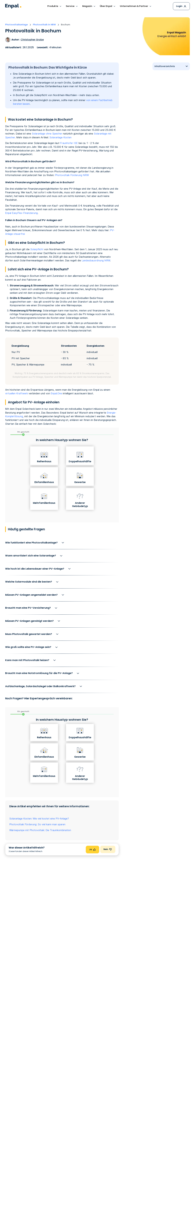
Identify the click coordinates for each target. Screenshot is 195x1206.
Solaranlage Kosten (60, 137)
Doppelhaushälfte (80, 461)
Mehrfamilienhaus (44, 503)
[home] (13, 6)
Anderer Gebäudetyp (80, 504)
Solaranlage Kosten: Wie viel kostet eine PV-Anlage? (39, 818)
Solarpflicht (36, 249)
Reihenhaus (44, 461)
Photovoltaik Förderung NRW (72, 175)
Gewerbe (80, 482)
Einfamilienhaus (44, 482)
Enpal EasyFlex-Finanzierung (21, 212)
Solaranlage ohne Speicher (47, 133)
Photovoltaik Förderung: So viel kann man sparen (37, 824)
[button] (54, 6)
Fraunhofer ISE (69, 143)
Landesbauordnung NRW (96, 260)
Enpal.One (56, 393)
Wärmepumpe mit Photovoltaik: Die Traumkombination (40, 830)
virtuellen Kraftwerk (16, 393)
